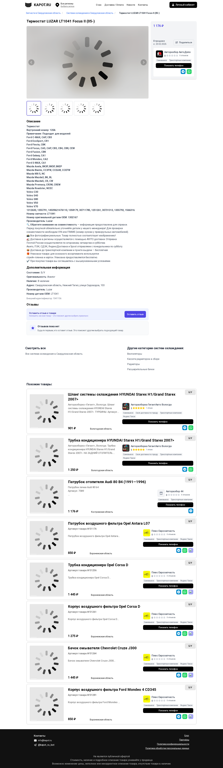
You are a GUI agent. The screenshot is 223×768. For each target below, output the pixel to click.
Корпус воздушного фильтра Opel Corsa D (104, 606)
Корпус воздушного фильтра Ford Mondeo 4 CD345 (112, 689)
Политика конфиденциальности (173, 744)
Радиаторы (133, 364)
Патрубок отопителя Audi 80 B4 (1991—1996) (107, 482)
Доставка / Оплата (114, 5)
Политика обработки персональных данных (167, 748)
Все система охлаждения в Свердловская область (54, 353)
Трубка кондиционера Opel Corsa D (98, 565)
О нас (98, 5)
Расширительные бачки (140, 369)
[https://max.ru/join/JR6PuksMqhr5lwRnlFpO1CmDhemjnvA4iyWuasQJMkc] (190, 550)
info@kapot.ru (45, 740)
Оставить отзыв (135, 314)
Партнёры (184, 740)
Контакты (143, 5)
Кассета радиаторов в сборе (143, 359)
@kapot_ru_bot (46, 744)
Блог (186, 735)
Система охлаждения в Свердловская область (89, 13)
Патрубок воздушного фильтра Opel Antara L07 (109, 523)
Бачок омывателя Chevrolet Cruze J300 (102, 648)
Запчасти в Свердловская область (43, 13)
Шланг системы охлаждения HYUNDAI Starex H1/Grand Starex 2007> (121, 396)
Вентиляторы (134, 353)
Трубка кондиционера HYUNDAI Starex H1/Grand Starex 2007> (121, 440)
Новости (131, 5)
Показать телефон (173, 65)
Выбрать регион (67, 6)
